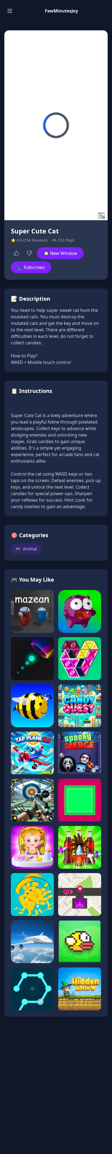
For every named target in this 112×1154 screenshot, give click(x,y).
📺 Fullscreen (31, 267)
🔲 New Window (60, 253)
